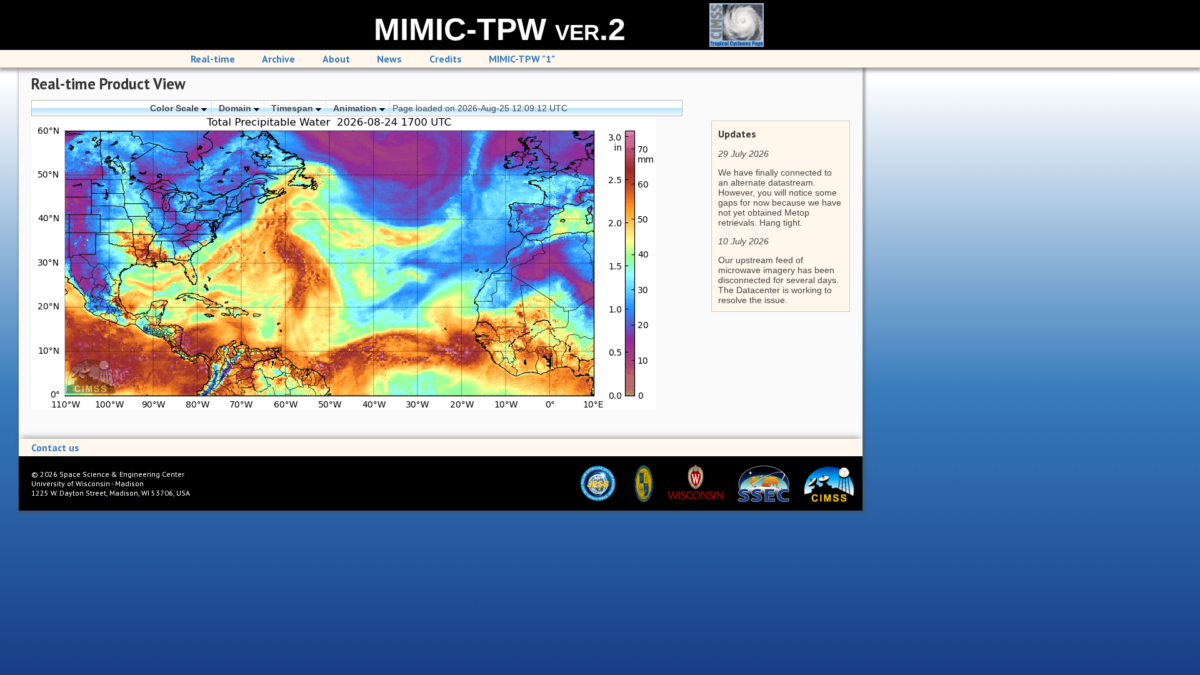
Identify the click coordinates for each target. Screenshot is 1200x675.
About (336, 58)
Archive (278, 58)
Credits (445, 58)
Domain (236, 108)
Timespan (293, 108)
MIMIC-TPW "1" (522, 58)
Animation (356, 108)
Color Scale (175, 108)
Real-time (213, 58)
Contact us (55, 447)
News (389, 58)
